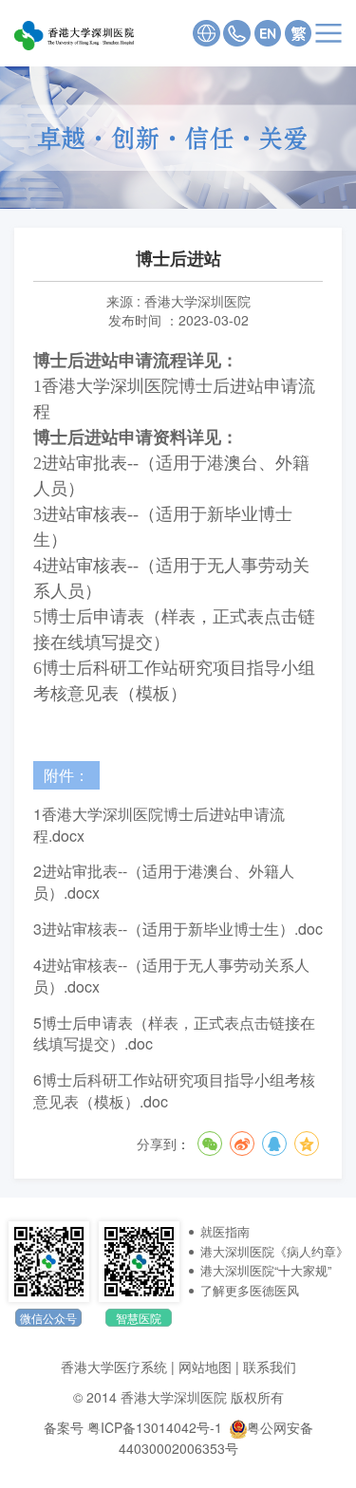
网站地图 (205, 1366)
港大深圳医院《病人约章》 (274, 1251)
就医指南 (225, 1231)
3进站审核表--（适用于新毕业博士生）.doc (178, 929)
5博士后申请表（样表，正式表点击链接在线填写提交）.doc (174, 1034)
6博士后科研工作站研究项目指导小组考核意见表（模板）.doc (174, 1091)
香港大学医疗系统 (114, 1366)
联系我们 (269, 1366)
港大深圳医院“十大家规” (265, 1270)
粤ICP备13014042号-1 (154, 1427)
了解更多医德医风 (249, 1290)
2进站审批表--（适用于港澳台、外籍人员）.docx (163, 882)
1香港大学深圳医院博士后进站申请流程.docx (159, 825)
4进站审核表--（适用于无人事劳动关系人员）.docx (171, 976)
